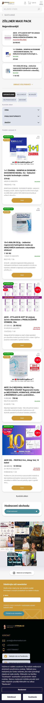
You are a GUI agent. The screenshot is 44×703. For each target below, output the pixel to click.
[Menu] (41, 3)
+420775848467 (13, 650)
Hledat (39, 9)
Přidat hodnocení (12, 511)
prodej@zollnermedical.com (16, 641)
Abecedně (22, 100)
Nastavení (22, 690)
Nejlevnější (21, 94)
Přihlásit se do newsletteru (14, 613)
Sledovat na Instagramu (24, 573)
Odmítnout (11, 697)
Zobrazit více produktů (22, 84)
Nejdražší (32, 94)
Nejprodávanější (9, 100)
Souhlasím (32, 697)
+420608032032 (13, 645)
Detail (22, 200)
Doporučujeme (8, 94)
